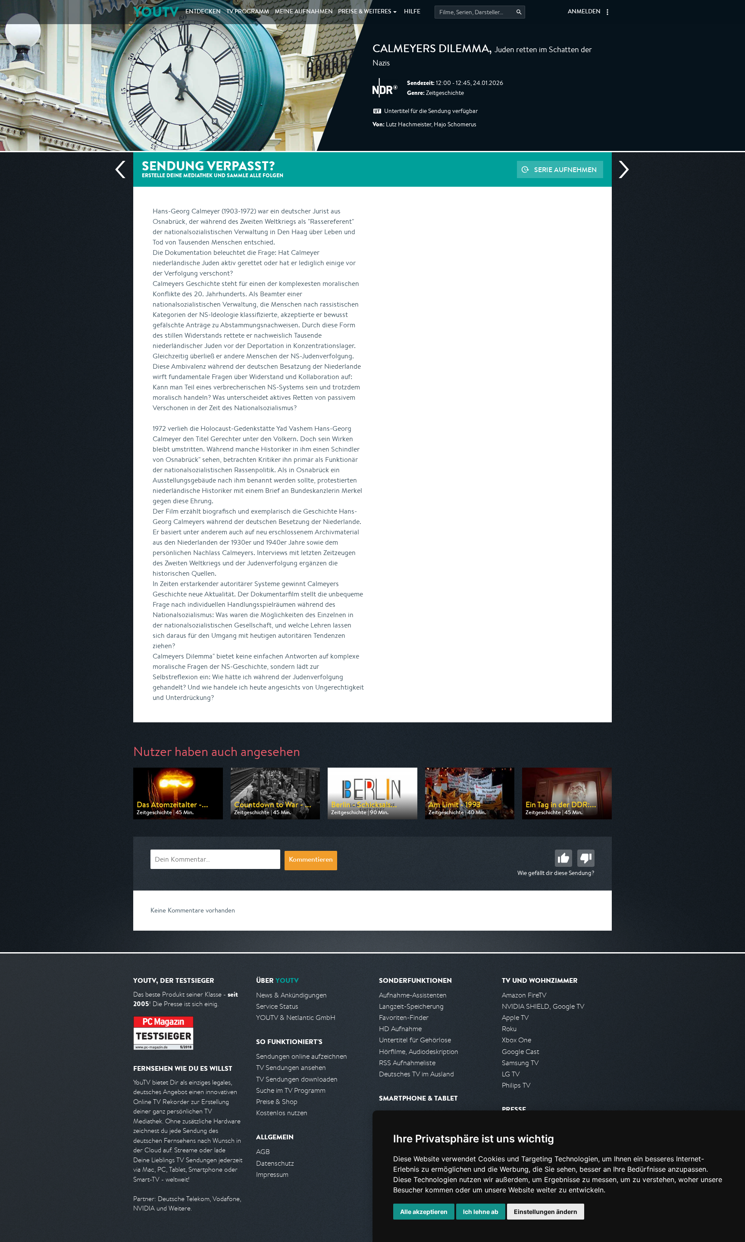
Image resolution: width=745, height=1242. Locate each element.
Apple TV (515, 1017)
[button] (607, 12)
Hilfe (412, 12)
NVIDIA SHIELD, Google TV (543, 1006)
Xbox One (516, 1039)
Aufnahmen (304, 12)
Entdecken (203, 12)
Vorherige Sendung (123, 169)
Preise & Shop (276, 1101)
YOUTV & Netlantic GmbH (295, 1017)
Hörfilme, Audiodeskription (418, 1051)
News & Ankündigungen (291, 995)
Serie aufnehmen (565, 169)
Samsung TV (520, 1062)
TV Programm (247, 12)
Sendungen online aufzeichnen (301, 1056)
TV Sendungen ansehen (291, 1067)
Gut (563, 858)
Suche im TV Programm (291, 1090)
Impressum (272, 1174)
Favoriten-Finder (404, 1017)
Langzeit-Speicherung (411, 1006)
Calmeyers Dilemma (430, 50)
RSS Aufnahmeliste (407, 1062)
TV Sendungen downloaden (297, 1079)
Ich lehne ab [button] (480, 1211)
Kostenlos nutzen (281, 1112)
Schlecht (586, 858)
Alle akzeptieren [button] (424, 1211)
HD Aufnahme (400, 1028)
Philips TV (516, 1085)
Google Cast (520, 1051)
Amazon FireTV (524, 995)
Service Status (277, 1006)
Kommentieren (311, 860)
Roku (509, 1028)
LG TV (511, 1074)
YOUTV (155, 12)
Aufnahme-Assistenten (413, 995)
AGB (263, 1151)
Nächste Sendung (620, 169)
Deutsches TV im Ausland (416, 1074)
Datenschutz (275, 1163)
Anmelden (584, 12)
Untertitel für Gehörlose (415, 1039)
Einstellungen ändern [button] (545, 1211)
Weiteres (364, 12)
